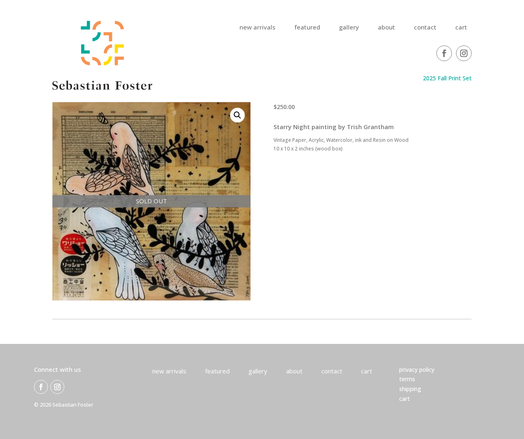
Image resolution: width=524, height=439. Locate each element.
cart (461, 27)
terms (407, 379)
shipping (410, 389)
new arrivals (257, 27)
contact (425, 27)
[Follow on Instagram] (464, 53)
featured (307, 27)
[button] (237, 115)
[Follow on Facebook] (444, 53)
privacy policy (416, 369)
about (386, 27)
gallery (349, 27)
